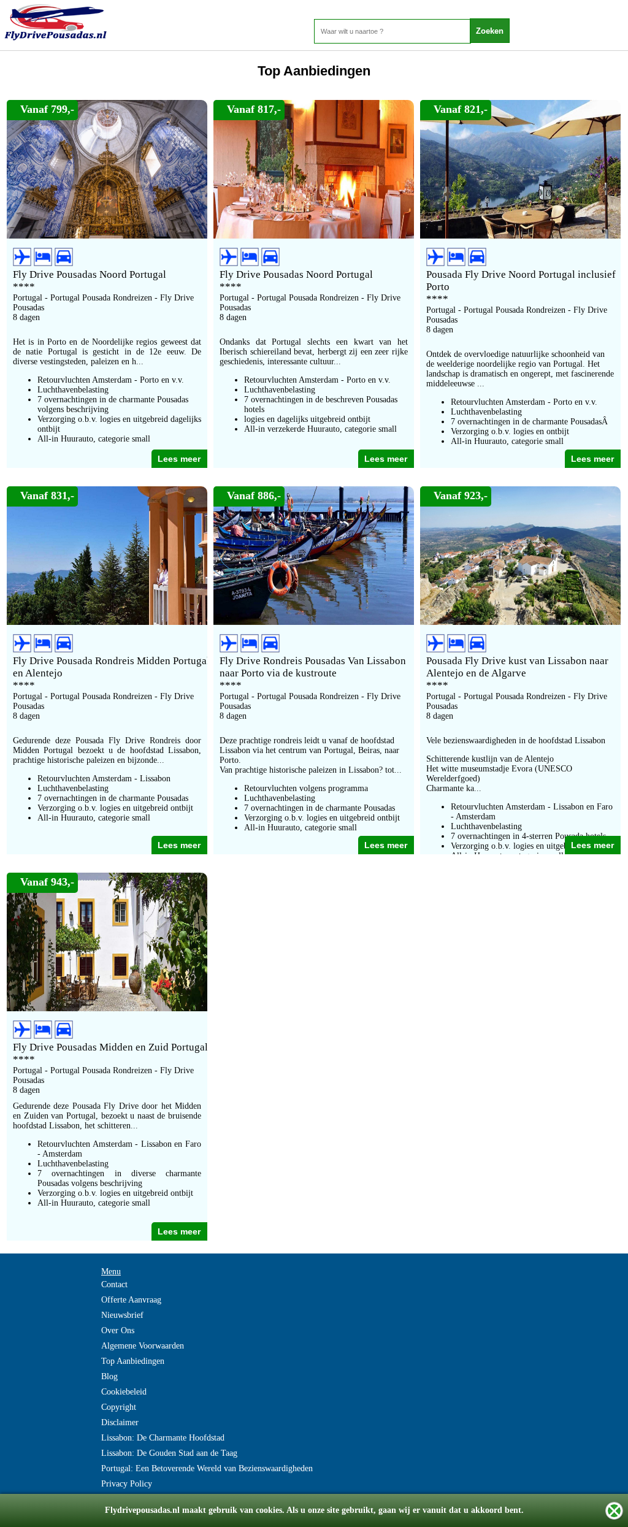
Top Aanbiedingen (132, 1361)
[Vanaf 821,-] (520, 235)
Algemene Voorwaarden (142, 1345)
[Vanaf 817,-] (313, 235)
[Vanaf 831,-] (107, 621)
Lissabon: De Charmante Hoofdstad (162, 1437)
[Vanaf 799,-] (107, 235)
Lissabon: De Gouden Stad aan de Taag (169, 1453)
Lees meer (179, 459)
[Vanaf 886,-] (313, 621)
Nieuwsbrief (122, 1315)
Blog (109, 1376)
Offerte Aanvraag (131, 1299)
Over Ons (117, 1330)
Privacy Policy (126, 1483)
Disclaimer (120, 1422)
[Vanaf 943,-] (107, 1007)
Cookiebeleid (124, 1391)
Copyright (118, 1407)
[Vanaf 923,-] (520, 621)
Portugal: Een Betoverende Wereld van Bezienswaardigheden (207, 1468)
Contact (114, 1284)
